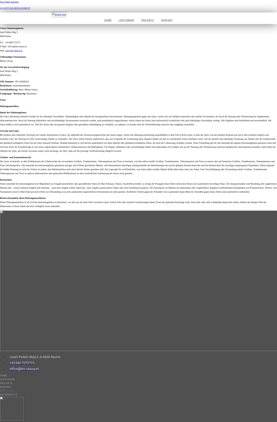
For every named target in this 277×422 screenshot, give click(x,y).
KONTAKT (167, 20)
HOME (107, 20)
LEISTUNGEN (126, 20)
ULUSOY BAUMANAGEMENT (15, 8)
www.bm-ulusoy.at (13, 51)
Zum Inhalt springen (9, 2)
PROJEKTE (147, 20)
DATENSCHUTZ (9, 394)
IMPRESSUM (7, 391)
